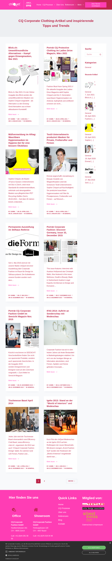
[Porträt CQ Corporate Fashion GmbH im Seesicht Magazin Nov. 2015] (22, 335)
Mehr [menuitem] (79, 5)
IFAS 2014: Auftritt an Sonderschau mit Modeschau (58, 314)
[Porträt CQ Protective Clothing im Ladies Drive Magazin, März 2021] (60, 69)
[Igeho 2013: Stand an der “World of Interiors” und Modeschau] (60, 422)
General (28, 121)
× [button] (110, 543)
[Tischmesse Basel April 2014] (22, 419)
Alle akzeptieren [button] (94, 547)
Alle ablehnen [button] (94, 552)
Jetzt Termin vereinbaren (95, 5)
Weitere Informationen (21, 548)
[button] (6, 551)
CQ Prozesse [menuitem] (48, 5)
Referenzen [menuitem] (69, 5)
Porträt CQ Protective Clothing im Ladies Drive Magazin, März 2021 (60, 50)
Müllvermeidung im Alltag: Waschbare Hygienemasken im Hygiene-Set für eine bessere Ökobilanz (22, 140)
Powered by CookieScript (12, 558)
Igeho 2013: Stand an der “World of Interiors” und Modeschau (60, 403)
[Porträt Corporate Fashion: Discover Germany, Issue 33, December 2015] (60, 251)
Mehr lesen (15, 114)
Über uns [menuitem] (60, 5)
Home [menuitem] (39, 5)
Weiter (70, 481)
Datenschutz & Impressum (92, 525)
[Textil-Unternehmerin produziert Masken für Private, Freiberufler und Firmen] (60, 159)
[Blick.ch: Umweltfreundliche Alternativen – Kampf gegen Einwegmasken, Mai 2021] (22, 75)
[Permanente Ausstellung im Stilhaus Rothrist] (22, 245)
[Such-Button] (100, 54)
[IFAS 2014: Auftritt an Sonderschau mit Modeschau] (60, 332)
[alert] (56, 551)
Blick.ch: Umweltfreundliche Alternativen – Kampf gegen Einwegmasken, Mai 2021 (20, 53)
